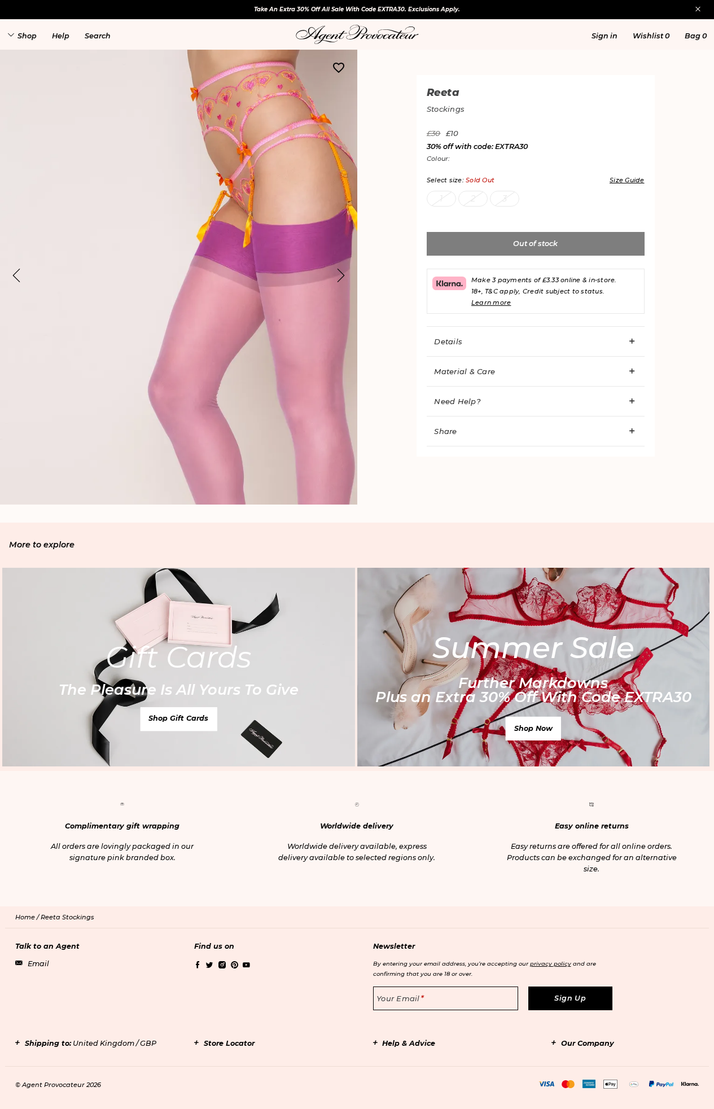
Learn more (491, 302)
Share (445, 431)
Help (60, 36)
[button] (604, 36)
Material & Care (464, 371)
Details (448, 341)
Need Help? (457, 401)
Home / (28, 917)
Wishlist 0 (651, 36)
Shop (27, 36)
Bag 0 (696, 36)
